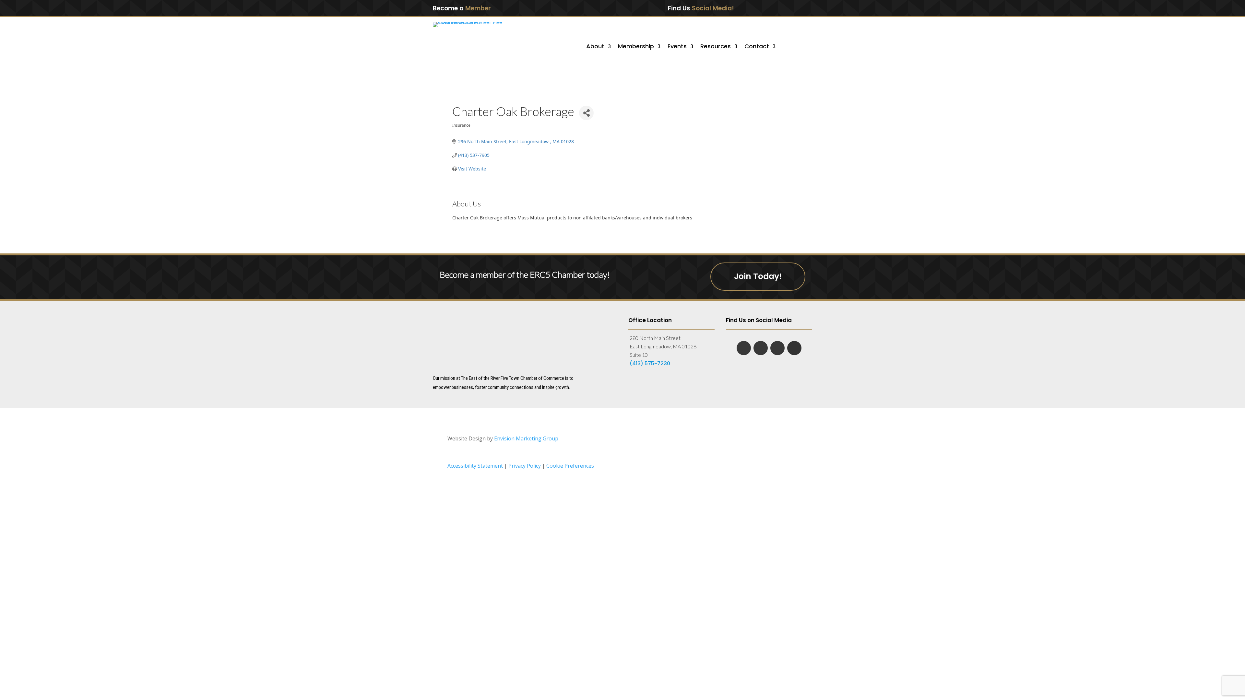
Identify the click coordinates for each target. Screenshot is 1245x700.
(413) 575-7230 (650, 363)
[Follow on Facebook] (758, 7)
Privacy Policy (525, 465)
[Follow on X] (785, 7)
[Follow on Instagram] (799, 8)
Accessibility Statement (475, 465)
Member (478, 8)
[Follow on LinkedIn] (772, 7)
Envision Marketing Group (526, 438)
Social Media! (713, 8)
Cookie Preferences (570, 465)
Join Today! (758, 276)
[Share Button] (586, 113)
